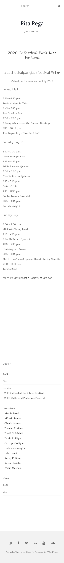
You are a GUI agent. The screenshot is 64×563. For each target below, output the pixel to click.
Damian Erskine (13, 428)
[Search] (59, 6)
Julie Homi (10, 453)
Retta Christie (12, 463)
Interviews (9, 408)
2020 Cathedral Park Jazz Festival (24, 398)
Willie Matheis (13, 468)
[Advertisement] (32, 332)
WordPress (52, 552)
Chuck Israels (12, 423)
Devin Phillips (12, 438)
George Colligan (14, 443)
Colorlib (30, 552)
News (6, 478)
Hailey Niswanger (14, 448)
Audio (6, 374)
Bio (5, 381)
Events (7, 388)
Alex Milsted (11, 413)
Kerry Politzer (13, 458)
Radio (6, 485)
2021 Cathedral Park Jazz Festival (24, 393)
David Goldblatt (13, 433)
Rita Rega (32, 23)
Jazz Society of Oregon (37, 278)
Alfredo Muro (12, 418)
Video (6, 492)
